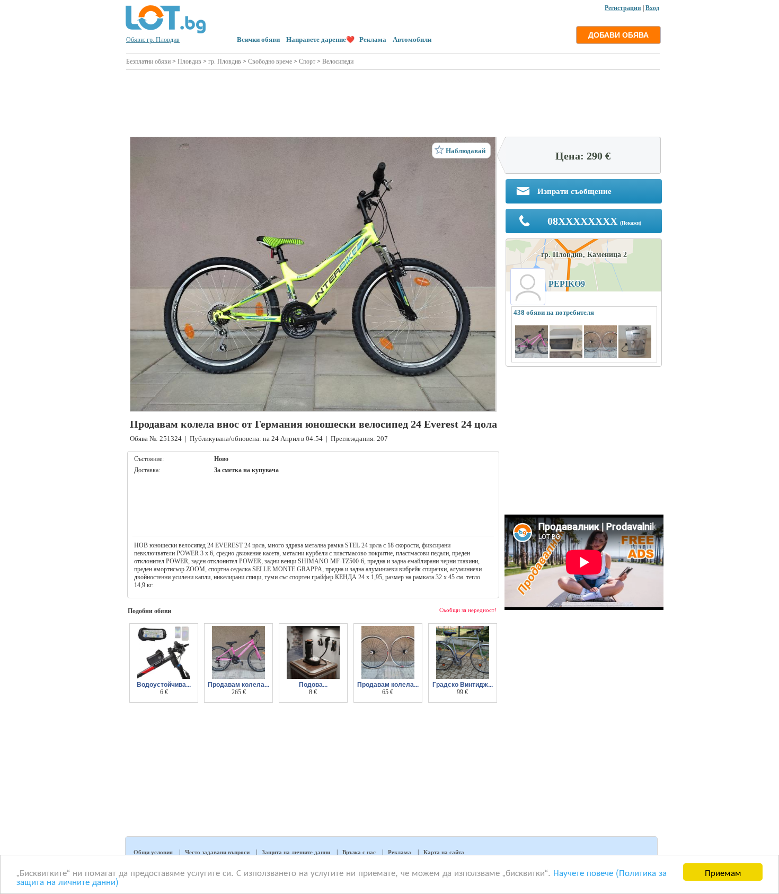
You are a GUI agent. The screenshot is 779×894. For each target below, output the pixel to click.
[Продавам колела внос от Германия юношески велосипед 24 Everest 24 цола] (312, 274)
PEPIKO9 (566, 283)
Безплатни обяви (148, 61)
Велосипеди (337, 61)
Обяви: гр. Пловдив (153, 39)
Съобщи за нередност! (468, 610)
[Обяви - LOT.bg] (166, 32)
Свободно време (270, 61)
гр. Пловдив (224, 61)
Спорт (307, 61)
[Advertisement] (393, 101)
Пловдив (189, 61)
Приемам (723, 872)
